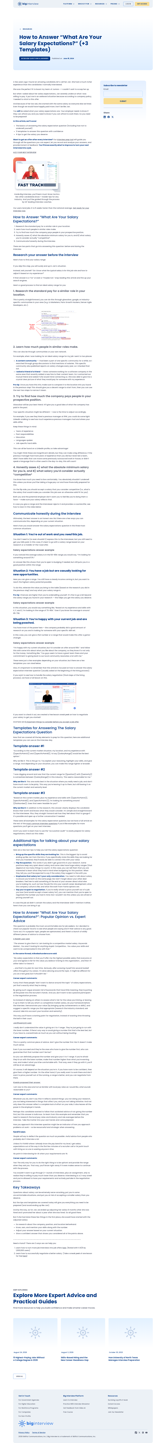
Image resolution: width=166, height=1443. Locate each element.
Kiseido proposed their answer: (27, 1082)
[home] (28, 3)
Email (106, 89)
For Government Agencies (29, 1400)
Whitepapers (113, 1408)
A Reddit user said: (21, 939)
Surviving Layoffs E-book (118, 1400)
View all (19, 1376)
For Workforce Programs (28, 1408)
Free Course (68, 1412)
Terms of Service (38, 1433)
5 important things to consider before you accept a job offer (52, 722)
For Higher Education (27, 1404)
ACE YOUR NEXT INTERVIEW (24, 152)
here (64, 1248)
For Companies (25, 1412)
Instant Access (114, 1404)
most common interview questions (41, 823)
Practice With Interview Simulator (76, 1404)
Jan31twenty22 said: (22, 1023)
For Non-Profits (25, 1416)
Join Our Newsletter (116, 1412)
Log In (128, 4)
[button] (69, 4)
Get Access (142, 4)
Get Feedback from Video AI (74, 1408)
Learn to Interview (70, 1400)
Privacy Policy (24, 1433)
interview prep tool (65, 139)
